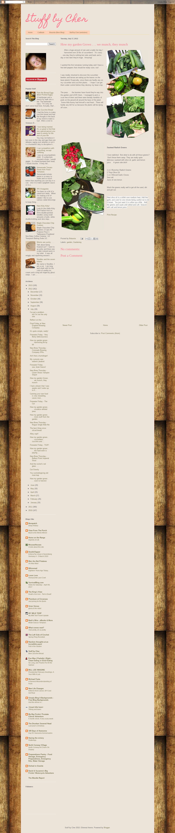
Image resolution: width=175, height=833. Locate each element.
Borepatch (32, 523)
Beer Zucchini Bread (45, 110)
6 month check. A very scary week (40, 719)
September (35, 302)
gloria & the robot (34, 608)
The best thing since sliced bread (38, 429)
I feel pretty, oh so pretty (37, 630)
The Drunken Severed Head (39, 724)
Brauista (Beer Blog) (56, 32)
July (32, 309)
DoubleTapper (34, 552)
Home (30, 32)
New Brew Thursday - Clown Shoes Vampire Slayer (39, 372)
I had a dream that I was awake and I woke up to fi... (39, 388)
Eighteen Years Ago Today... (38, 571)
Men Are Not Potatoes (37, 561)
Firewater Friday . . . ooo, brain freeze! (38, 366)
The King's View (35, 592)
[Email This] (86, 238)
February (34, 499)
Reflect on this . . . (37, 320)
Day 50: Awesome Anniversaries (40, 733)
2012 (30, 289)
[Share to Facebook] (94, 238)
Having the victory (36, 738)
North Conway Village (37, 745)
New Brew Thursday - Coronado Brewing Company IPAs (38, 350)
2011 (30, 507)
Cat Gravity (34, 470)
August (33, 306)
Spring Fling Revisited (36, 637)
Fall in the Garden (35, 646)
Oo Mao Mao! (33, 563)
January (33, 503)
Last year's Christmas (36, 726)
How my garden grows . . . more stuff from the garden (39, 417)
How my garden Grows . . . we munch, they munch (39, 380)
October (33, 299)
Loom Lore (33, 575)
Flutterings (32, 740)
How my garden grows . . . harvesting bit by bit (39, 342)
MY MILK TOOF (35, 613)
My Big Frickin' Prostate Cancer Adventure (38, 715)
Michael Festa (34, 679)
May (32, 489)
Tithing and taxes (34, 709)
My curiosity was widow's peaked (37, 360)
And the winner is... (35, 702)
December (34, 292)
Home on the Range (36, 538)
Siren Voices (33, 606)
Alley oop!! (34, 434)
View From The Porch (37, 530)
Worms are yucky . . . (45, 242)
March (33, 496)
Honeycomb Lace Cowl (37, 578)
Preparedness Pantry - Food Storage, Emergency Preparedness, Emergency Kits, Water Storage (40, 757)
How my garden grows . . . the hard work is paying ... (39, 450)
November (34, 295)
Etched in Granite (35, 766)
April (32, 492)
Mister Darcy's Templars (37, 623)
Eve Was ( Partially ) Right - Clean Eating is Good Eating (40, 659)
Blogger (107, 828)
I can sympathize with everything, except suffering (45, 150)
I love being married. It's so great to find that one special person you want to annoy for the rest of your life (46, 131)
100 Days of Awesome (37, 731)
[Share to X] (92, 238)
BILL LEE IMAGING (36, 670)
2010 (30, 510)
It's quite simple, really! (39, 331)
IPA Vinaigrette (43, 189)
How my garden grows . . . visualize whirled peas (39, 409)
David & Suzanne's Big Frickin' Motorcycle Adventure (41, 772)
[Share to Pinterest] (97, 238)
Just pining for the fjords (37, 601)
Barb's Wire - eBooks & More (40, 620)
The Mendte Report (36, 778)
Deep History (33, 526)
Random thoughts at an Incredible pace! (38, 643)
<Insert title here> (35, 707)
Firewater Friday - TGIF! (39, 445)
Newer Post (67, 325)
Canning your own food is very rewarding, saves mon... (39, 396)
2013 (30, 285)
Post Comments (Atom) (110, 333)
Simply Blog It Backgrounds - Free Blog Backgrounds (40, 699)
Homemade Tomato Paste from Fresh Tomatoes (44, 169)
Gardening (77, 242)
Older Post (143, 325)
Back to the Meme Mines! (37, 533)
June (32, 485)
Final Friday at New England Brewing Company (37, 325)
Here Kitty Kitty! (43, 206)
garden (69, 242)
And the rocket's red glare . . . (38, 465)
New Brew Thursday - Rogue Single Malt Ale (39, 424)
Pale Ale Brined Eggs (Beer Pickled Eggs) (45, 94)
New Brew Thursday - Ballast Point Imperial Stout (39, 458)
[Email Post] (82, 238)
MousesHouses (34, 545)
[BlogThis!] (89, 238)
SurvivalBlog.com (36, 583)
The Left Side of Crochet (38, 635)
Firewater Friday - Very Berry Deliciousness (39, 336)
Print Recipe (112, 215)
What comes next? (36, 628)
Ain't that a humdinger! (39, 356)
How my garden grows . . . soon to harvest (39, 480)
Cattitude (41, 32)
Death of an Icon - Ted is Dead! (39, 594)
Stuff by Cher (57, 20)
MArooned (32, 568)
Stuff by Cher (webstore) (78, 32)
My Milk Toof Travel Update (38, 615)
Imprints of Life (33, 540)
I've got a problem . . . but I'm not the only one (38, 314)
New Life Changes (36, 688)
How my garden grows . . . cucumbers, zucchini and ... (39, 439)
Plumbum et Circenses (38, 599)
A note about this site (36, 547)
